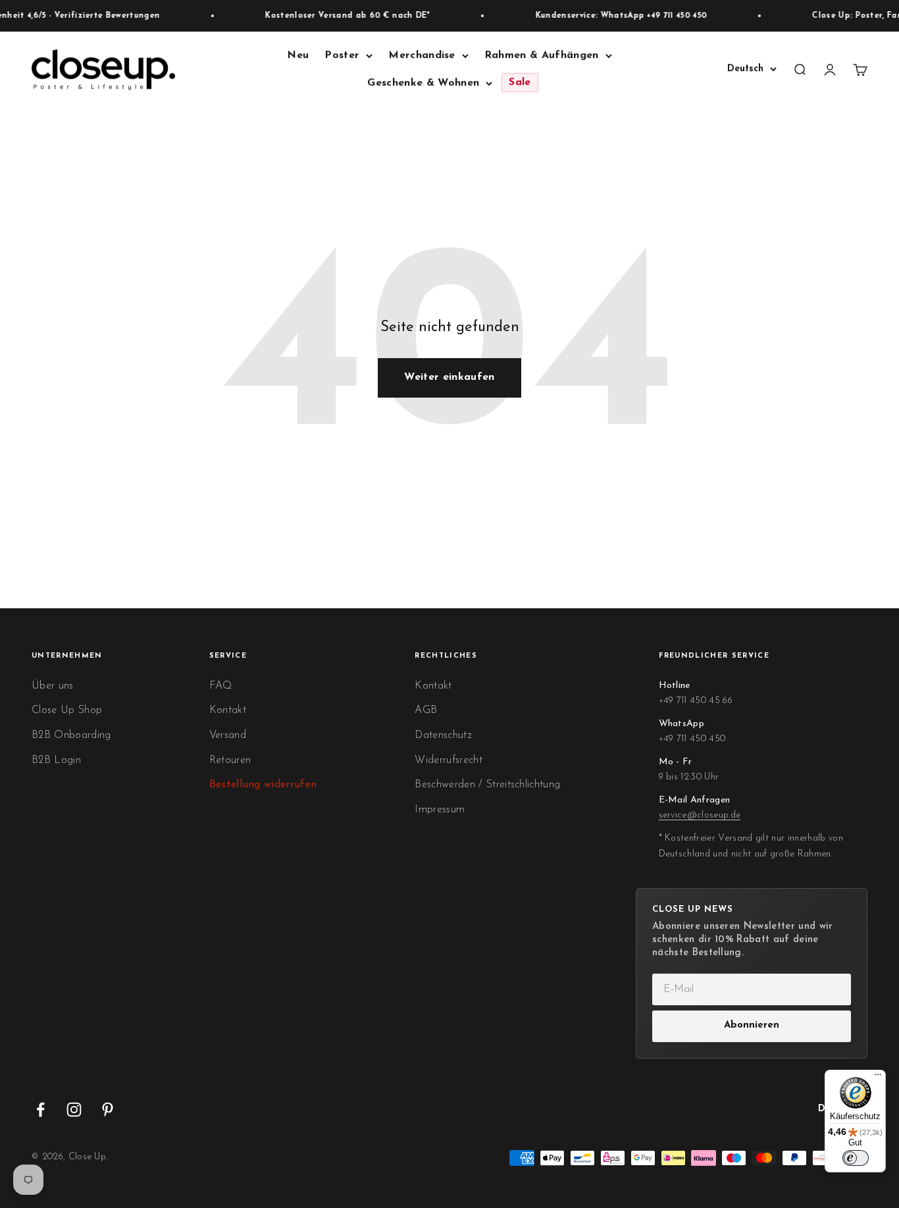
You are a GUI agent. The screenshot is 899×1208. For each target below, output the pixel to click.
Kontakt (227, 710)
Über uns (53, 686)
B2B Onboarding (71, 735)
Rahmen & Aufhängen (541, 55)
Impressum (440, 809)
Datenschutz (443, 735)
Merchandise (421, 55)
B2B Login (56, 760)
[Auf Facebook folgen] (40, 1109)
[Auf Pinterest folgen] (107, 1109)
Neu (298, 55)
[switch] (855, 1158)
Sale (519, 83)
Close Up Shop (67, 710)
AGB (426, 710)
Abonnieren (751, 1025)
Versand (227, 735)
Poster (341, 55)
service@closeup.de (700, 815)
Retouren (230, 760)
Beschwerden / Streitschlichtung (487, 784)
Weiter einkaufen (449, 377)
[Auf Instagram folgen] (74, 1109)
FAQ (220, 686)
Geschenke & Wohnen (423, 83)
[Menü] (878, 1078)
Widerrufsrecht (448, 760)
